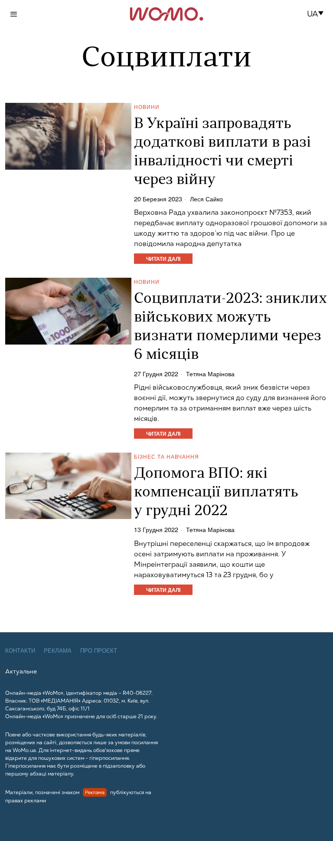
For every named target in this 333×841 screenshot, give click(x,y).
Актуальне (21, 671)
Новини (147, 106)
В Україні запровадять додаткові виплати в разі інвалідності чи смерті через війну (222, 152)
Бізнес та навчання (166, 456)
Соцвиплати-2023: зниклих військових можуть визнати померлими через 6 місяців (230, 327)
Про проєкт (98, 650)
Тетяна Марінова (210, 373)
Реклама (58, 650)
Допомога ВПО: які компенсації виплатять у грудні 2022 (216, 493)
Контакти (20, 650)
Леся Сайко (206, 198)
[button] (318, 14)
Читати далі (163, 259)
